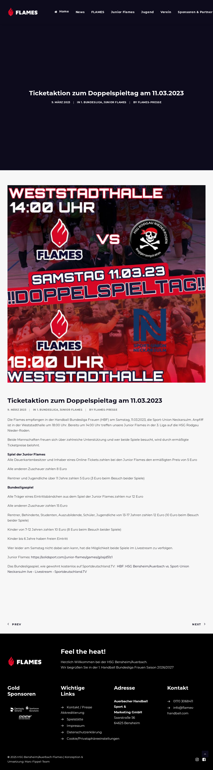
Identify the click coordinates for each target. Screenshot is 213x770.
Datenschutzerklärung (84, 732)
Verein (166, 12)
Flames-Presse (150, 102)
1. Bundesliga (91, 102)
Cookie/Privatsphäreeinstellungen (93, 739)
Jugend (147, 12)
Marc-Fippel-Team (37, 761)
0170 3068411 (183, 701)
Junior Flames (123, 12)
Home (64, 11)
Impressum (76, 726)
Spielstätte (75, 719)
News (80, 12)
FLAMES (97, 12)
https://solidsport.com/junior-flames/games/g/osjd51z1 (72, 557)
